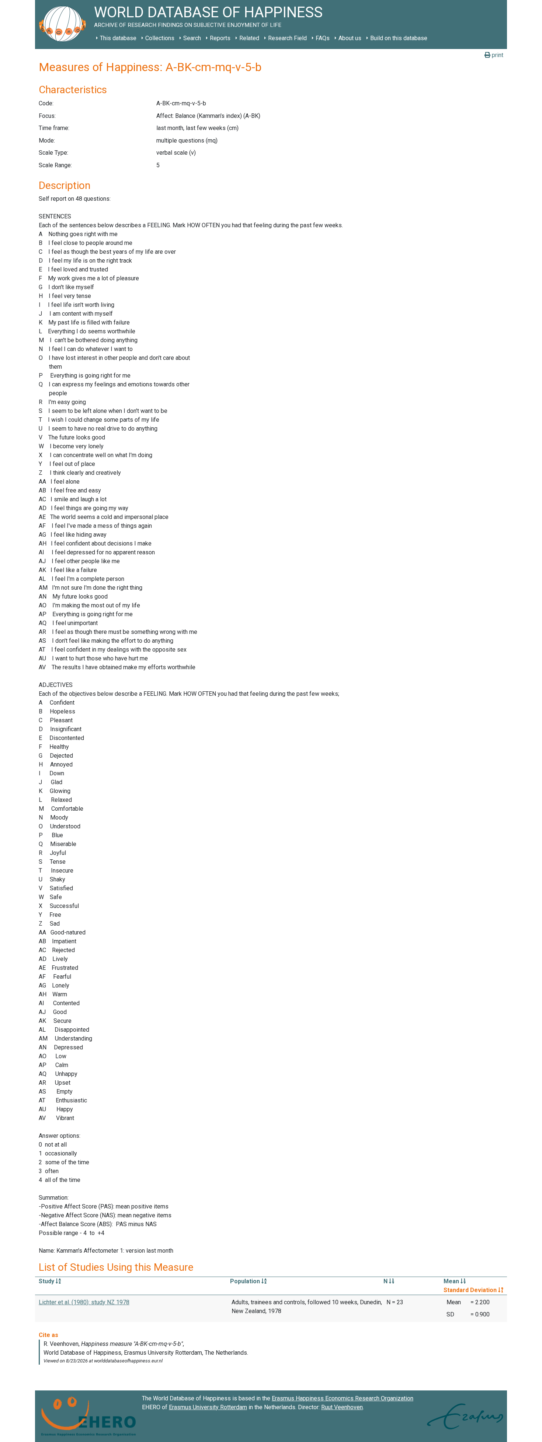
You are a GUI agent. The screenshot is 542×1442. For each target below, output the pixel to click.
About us (349, 38)
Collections (159, 38)
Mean (452, 1281)
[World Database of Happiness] (64, 24)
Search (192, 38)
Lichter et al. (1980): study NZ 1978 (84, 1302)
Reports (220, 38)
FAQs (323, 38)
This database (118, 38)
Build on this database (398, 38)
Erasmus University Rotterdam (208, 1407)
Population (245, 1281)
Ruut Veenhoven (342, 1407)
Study (47, 1281)
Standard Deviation (471, 1290)
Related (249, 38)
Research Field (287, 38)
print (496, 55)
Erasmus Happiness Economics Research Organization (342, 1398)
